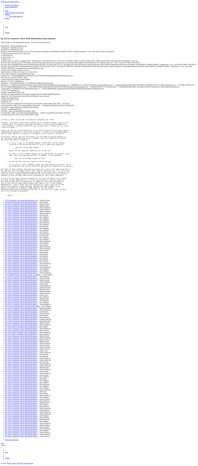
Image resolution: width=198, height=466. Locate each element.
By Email (20, 463)
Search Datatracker (11, 7)
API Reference (19, 13)
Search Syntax (9, 13)
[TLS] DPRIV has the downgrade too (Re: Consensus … (23, 275)
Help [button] (6, 11)
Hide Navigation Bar (12, 440)
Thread (7, 33)
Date (6, 27)
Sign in (7, 18)
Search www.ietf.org (11, 5)
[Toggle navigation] (20, 2)
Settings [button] (7, 14)
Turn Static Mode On (16, 16)
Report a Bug (11, 463)
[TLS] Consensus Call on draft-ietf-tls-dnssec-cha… (22, 200)
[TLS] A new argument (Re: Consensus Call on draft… (23, 306)
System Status (28, 463)
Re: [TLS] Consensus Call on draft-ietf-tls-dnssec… (22, 202)
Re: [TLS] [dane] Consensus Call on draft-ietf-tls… (21, 327)
